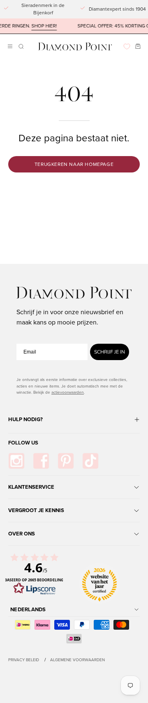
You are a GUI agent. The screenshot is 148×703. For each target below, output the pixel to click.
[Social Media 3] (66, 461)
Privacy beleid (23, 660)
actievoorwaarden (67, 392)
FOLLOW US (23, 443)
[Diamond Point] (75, 46)
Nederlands (28, 609)
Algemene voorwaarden (77, 660)
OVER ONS (21, 533)
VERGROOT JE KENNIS (36, 510)
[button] (20, 46)
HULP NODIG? (25, 419)
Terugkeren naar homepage (74, 164)
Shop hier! (41, 26)
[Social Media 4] (90, 461)
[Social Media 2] (41, 461)
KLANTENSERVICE (31, 487)
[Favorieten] (127, 46)
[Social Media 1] (16, 461)
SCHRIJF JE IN (109, 352)
